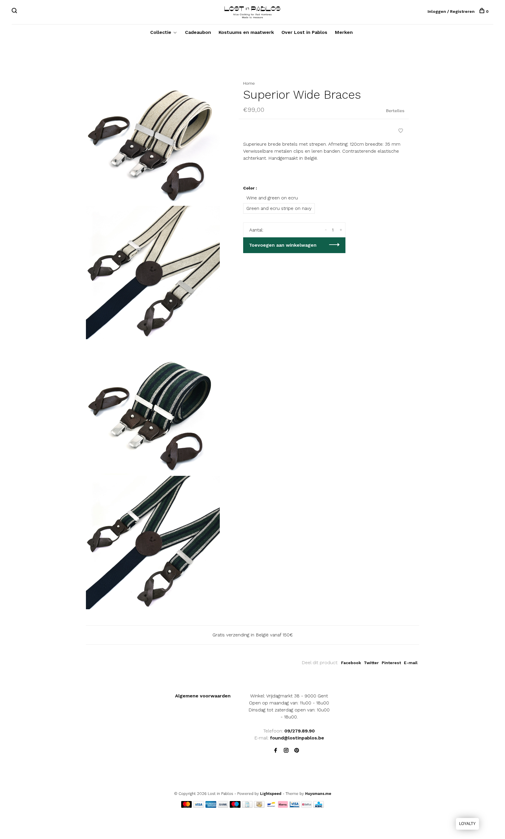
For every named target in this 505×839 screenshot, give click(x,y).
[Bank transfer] (223, 806)
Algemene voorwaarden (203, 696)
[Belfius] (306, 806)
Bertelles (395, 110)
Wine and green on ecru (272, 198)
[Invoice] (247, 806)
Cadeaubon (198, 32)
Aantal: (256, 230)
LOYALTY (467, 823)
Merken (344, 32)
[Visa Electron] (294, 806)
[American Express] (210, 806)
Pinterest (391, 662)
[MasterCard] (186, 806)
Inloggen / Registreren (451, 11)
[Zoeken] (15, 11)
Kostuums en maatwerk (246, 32)
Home (249, 83)
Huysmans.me (318, 793)
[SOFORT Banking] (283, 806)
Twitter (371, 662)
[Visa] (198, 806)
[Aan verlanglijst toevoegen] (400, 131)
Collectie (160, 32)
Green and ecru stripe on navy (279, 208)
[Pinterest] (296, 750)
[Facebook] (275, 750)
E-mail (411, 662)
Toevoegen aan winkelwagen (283, 245)
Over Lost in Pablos (304, 32)
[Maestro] (235, 806)
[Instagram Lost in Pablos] (286, 750)
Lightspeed (270, 793)
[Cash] (259, 806)
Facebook (351, 662)
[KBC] (318, 806)
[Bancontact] (271, 806)
